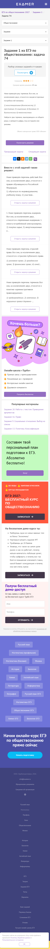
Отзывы (25, 922)
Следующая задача (37, 151)
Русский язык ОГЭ (33, 694)
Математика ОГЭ (24, 702)
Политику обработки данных (20, 938)
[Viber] (35, 159)
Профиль (26, 815)
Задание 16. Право (12, 417)
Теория (25, 881)
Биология (32, 669)
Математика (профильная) (24, 652)
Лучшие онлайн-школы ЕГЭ (25, 928)
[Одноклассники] (22, 159)
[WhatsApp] (30, 159)
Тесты (25, 892)
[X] (18, 159)
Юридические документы (25, 784)
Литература (13, 685)
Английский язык (31, 677)
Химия (12, 677)
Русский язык (24, 644)
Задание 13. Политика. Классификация (21, 428)
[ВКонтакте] (15, 159)
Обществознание (25, 825)
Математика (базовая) (16, 661)
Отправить (24, 620)
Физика (38, 661)
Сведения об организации (25, 789)
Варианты (25, 897)
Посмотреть (23, 72)
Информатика (33, 685)
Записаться (23, 516)
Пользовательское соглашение (12, 940)
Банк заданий (25, 907)
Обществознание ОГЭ (24, 710)
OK (24, 944)
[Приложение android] (25, 795)
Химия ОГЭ (13, 718)
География (11, 694)
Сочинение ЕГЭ (25, 917)
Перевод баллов (25, 912)
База (26, 820)
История (15, 669)
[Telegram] (26, 159)
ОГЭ (25, 876)
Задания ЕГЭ (25, 887)
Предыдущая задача (13, 151)
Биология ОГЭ (33, 718)
